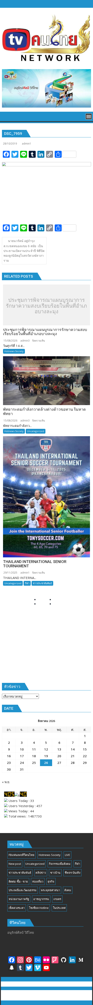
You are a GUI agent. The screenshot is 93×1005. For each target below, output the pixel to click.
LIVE (67, 855)
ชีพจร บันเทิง (72, 873)
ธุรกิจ (51, 881)
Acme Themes (46, 998)
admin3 (25, 340)
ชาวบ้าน (55, 873)
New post (15, 864)
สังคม (67, 890)
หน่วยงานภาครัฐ (19, 899)
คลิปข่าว (40, 873)
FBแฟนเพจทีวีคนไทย (21, 855)
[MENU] (88, 116)
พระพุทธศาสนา (50, 890)
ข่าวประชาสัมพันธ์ (42, 583)
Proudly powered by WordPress (28, 993)
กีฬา (27, 583)
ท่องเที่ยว (37, 881)
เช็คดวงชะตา (17, 908)
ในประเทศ (59, 908)
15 (85, 749)
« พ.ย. (6, 782)
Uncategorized (35, 431)
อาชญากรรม (41, 899)
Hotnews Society (14, 351)
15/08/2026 (10, 340)
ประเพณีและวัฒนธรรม (23, 890)
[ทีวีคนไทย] (6, 118)
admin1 (26, 143)
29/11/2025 (10, 572)
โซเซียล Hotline (39, 908)
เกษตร (57, 899)
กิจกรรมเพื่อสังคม (60, 864)
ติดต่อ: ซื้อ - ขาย (18, 881)
